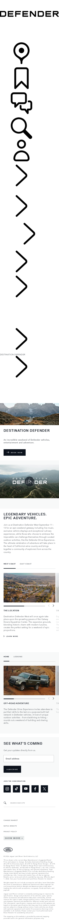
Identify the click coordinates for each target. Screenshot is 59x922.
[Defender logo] (29, 15)
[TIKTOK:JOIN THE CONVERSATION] (16, 788)
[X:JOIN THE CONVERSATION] (44, 788)
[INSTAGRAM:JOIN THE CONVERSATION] (7, 788)
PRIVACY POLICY (10, 831)
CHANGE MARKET (11, 820)
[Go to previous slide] (49, 605)
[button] (29, 1)
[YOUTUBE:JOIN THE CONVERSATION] (25, 788)
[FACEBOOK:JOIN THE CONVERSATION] (35, 788)
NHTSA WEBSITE (10, 826)
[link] (29, 29)
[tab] (11, 564)
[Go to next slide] (53, 605)
